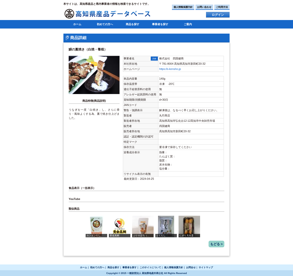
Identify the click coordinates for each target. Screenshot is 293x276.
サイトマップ (206, 267)
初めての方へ (105, 24)
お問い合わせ (204, 7)
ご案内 (188, 24)
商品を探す (132, 24)
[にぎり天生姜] (189, 226)
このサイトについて (150, 267)
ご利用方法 (222, 7)
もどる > (216, 244)
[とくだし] (166, 226)
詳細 (154, 59)
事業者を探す (160, 24)
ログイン (218, 14)
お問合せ (191, 267)
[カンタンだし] (96, 226)
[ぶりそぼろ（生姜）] (143, 226)
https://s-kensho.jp (170, 69)
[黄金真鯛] (119, 226)
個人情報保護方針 (183, 7)
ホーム (77, 24)
